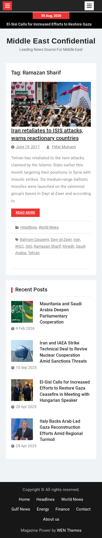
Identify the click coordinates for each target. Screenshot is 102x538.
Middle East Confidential (51, 41)
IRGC (19, 246)
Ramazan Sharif (47, 246)
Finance (62, 509)
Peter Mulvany (64, 147)
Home (24, 499)
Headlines (28, 227)
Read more (25, 212)
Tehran (34, 253)
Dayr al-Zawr (61, 239)
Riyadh (68, 246)
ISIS (29, 246)
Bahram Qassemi (34, 239)
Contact (83, 509)
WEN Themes (69, 530)
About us (51, 519)
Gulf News (20, 509)
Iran (76, 239)
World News (49, 227)
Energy (43, 509)
